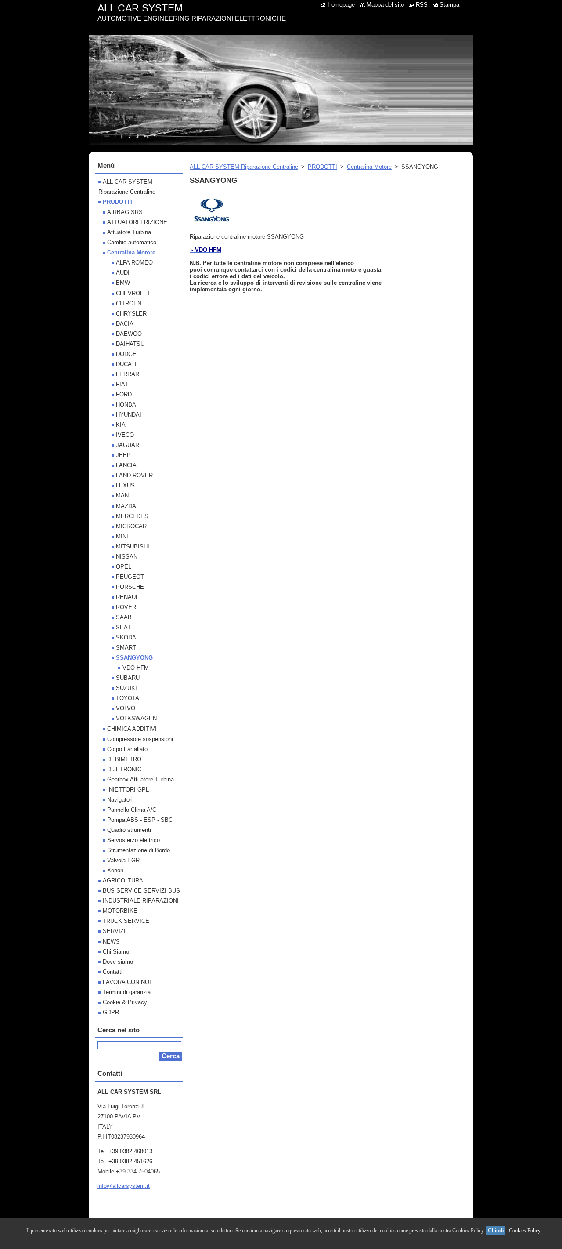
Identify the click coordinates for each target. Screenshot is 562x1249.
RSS (422, 4)
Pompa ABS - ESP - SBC (140, 820)
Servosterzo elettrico (133, 840)
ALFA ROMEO (134, 262)
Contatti (112, 972)
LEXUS (125, 485)
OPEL (123, 566)
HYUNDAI (128, 414)
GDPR (111, 1012)
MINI (122, 536)
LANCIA (126, 465)
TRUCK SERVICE (126, 921)
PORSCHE (130, 587)
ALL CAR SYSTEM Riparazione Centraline (244, 166)
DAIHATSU (130, 344)
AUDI (123, 272)
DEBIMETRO (124, 759)
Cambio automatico (131, 242)
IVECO (125, 435)
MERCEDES (132, 516)
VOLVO (125, 708)
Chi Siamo (116, 951)
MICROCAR (131, 526)
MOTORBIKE (120, 911)
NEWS (111, 941)
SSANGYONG (134, 657)
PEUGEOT (130, 577)
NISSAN (126, 556)
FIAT (122, 384)
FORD (124, 394)
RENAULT (129, 597)
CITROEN (128, 303)
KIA (121, 424)
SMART (126, 647)
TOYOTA (127, 698)
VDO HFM (135, 667)
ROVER (126, 607)
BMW (123, 283)
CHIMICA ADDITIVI (132, 729)
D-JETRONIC (124, 769)
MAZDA (126, 506)
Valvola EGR (123, 860)
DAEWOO (129, 333)
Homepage (341, 4)
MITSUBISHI (132, 546)
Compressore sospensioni (140, 739)
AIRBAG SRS (125, 212)
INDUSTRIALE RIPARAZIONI (141, 900)
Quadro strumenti (129, 830)
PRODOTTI (322, 166)
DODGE (126, 354)
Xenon (115, 870)
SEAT (123, 627)
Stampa (449, 4)
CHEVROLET (133, 293)
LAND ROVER (134, 475)
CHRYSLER (131, 313)
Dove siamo (118, 962)
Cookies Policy (524, 1230)
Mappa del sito (385, 4)
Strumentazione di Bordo (138, 850)
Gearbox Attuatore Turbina (140, 779)
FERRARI (128, 374)
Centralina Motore (369, 166)
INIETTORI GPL (128, 789)
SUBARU (128, 678)
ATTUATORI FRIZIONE (137, 222)
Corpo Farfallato (127, 749)
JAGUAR (127, 445)
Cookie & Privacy (125, 1002)
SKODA (126, 637)
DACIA (124, 323)
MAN (122, 495)
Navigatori (120, 799)
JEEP (123, 455)
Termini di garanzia (127, 992)
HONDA (126, 404)
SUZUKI (126, 688)
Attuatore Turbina (129, 232)
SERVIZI (114, 931)
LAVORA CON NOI (127, 982)
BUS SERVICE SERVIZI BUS (141, 890)
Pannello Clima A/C (131, 809)
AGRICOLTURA (123, 880)
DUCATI (126, 364)
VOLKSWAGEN (136, 718)
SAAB (124, 617)
